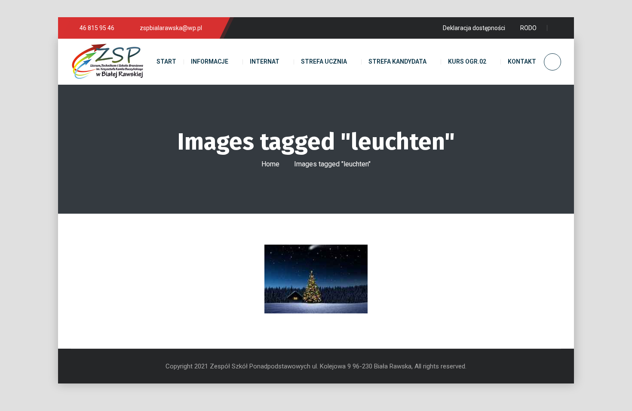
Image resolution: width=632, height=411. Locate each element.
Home (270, 164)
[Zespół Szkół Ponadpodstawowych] (107, 62)
